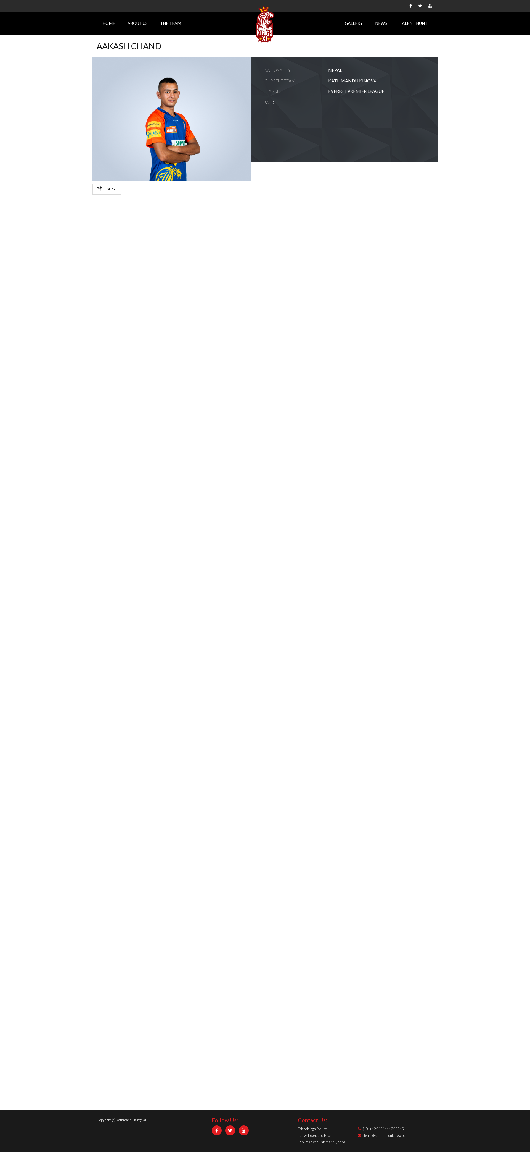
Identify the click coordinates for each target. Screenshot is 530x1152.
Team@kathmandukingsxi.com (386, 1135)
